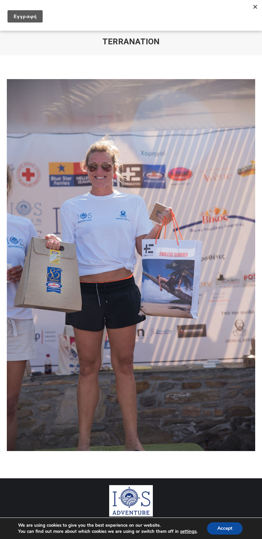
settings (188, 531)
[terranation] (131, 265)
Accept (224, 528)
